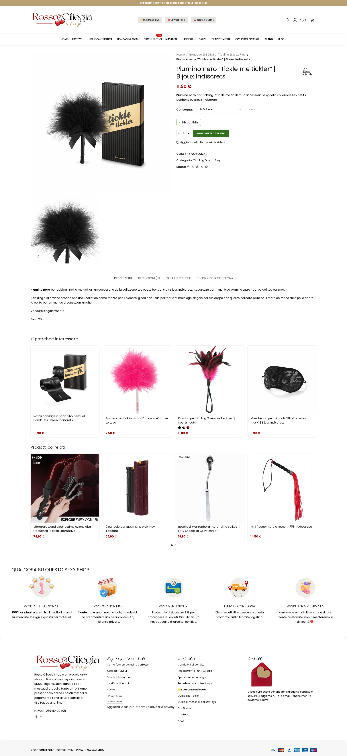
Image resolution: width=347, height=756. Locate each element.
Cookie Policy (115, 701)
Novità (111, 689)
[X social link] (192, 166)
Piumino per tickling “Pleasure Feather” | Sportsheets (206, 420)
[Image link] (67, 662)
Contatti (183, 714)
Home (180, 54)
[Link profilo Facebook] (188, 166)
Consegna (184, 109)
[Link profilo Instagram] (41, 717)
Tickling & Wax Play (232, 54)
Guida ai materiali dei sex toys (197, 702)
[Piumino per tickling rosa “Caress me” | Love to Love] (137, 380)
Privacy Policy (115, 696)
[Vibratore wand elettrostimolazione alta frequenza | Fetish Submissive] (65, 488)
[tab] (123, 276)
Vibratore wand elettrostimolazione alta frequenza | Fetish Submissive (62, 529)
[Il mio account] (295, 20)
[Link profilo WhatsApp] (202, 166)
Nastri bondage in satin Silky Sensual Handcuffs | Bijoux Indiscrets (59, 418)
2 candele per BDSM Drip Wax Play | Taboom (131, 529)
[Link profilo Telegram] (206, 166)
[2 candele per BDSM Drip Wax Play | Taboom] (137, 488)
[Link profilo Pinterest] (197, 166)
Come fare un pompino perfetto (128, 664)
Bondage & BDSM (201, 54)
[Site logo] (62, 20)
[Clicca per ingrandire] (37, 256)
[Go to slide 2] (175, 545)
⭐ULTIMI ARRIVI (149, 19)
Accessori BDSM (117, 671)
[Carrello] (312, 20)
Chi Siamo (184, 708)
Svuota (252, 109)
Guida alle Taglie (188, 696)
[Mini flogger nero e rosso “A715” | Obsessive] (282, 488)
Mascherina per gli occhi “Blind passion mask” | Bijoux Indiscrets (278, 420)
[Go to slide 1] (172, 545)
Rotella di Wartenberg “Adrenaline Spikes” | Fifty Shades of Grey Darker (209, 529)
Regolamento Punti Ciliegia (195, 671)
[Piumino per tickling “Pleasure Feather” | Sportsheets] (209, 380)
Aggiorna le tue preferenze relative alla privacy (141, 707)
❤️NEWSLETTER (176, 19)
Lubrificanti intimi (118, 683)
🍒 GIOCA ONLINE (204, 19)
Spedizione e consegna (192, 677)
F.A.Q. (181, 720)
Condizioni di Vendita (191, 664)
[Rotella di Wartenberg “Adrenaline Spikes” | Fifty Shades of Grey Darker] (209, 488)
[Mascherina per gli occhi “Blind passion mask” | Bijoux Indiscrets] (282, 380)
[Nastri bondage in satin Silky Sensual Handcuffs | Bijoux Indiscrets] (65, 379)
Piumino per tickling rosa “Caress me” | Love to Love (137, 420)
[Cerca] (287, 20)
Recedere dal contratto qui (195, 683)
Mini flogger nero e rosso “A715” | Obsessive (281, 527)
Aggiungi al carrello (210, 133)
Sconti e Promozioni (119, 677)
